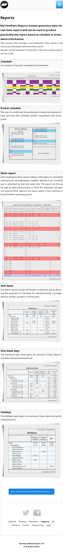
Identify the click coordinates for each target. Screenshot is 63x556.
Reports (45, 522)
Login (48, 525)
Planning (22, 522)
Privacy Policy (38, 525)
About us (16, 525)
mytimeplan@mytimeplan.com (31, 543)
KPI (53, 522)
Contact (25, 525)
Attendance (34, 522)
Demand (12, 522)
